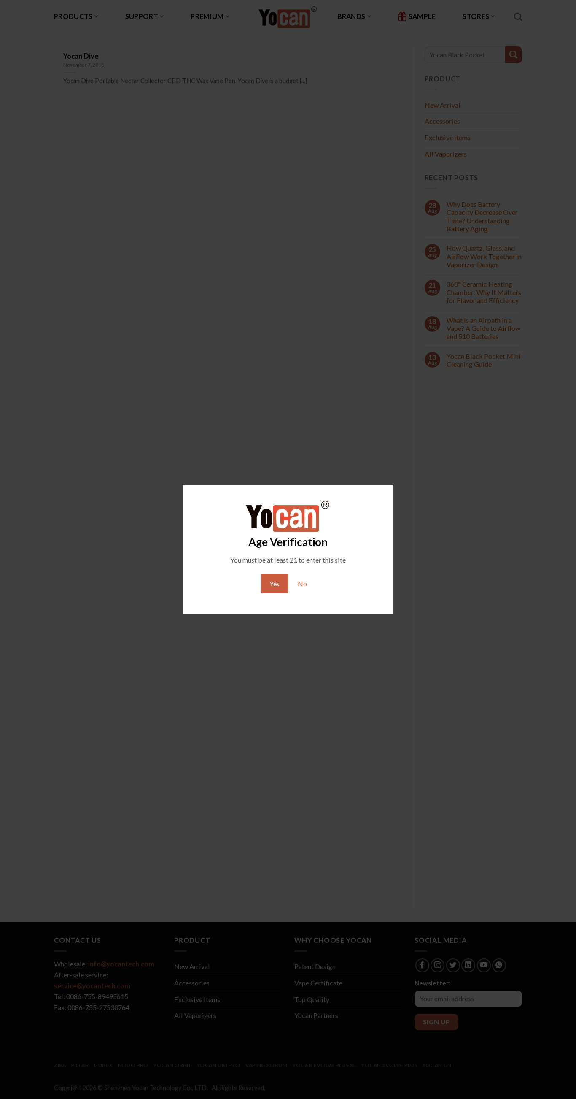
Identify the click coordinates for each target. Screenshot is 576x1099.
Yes (274, 583)
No (302, 583)
